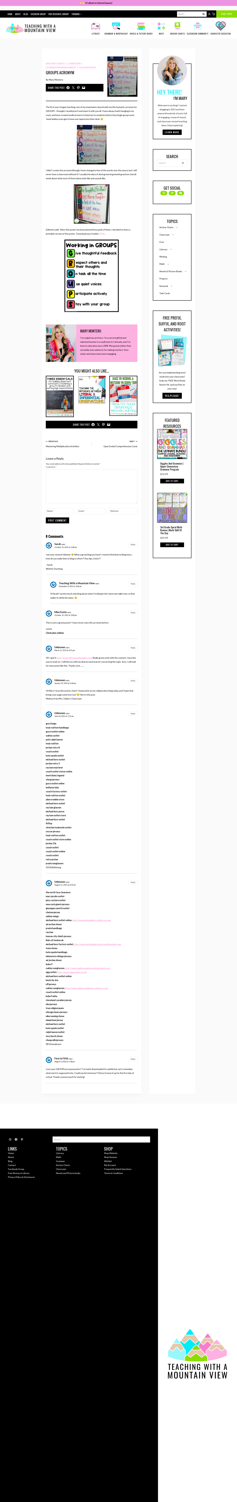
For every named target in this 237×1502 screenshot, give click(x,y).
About (18, 14)
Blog (25, 14)
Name (50, 511)
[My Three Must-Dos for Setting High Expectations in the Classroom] (60, 396)
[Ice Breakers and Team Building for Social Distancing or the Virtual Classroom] (123, 396)
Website (114, 511)
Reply (133, 544)
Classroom (73, 63)
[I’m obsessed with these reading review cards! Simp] (161, 1116)
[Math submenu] (168, 264)
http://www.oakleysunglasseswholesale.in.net (87, 968)
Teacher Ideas (87, 67)
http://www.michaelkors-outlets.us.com (91, 920)
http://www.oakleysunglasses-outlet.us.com (86, 988)
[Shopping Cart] (213, 14)
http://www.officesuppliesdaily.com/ (74, 657)
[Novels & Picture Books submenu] (185, 271)
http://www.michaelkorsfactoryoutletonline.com (97, 944)
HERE (102, 233)
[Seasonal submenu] (171, 286)
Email (82, 511)
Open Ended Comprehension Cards (120, 444)
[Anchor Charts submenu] (177, 227)
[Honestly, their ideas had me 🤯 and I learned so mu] (17, 1116)
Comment (51, 467)
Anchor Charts (55, 63)
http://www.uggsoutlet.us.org (72, 972)
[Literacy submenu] (171, 249)
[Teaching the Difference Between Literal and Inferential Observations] (92, 390)
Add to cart (172, 480)
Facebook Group (38, 14)
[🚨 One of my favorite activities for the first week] (75, 1116)
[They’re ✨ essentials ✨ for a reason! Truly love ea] (104, 1116)
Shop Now (226, 14)
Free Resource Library (58, 14)
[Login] (209, 14)
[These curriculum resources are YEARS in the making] (132, 1116)
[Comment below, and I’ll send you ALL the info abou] (219, 1116)
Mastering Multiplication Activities (62, 444)
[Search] (183, 163)
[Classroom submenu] (173, 234)
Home (10, 14)
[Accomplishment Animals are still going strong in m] (190, 1116)
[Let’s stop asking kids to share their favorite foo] (46, 1116)
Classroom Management (61, 67)
